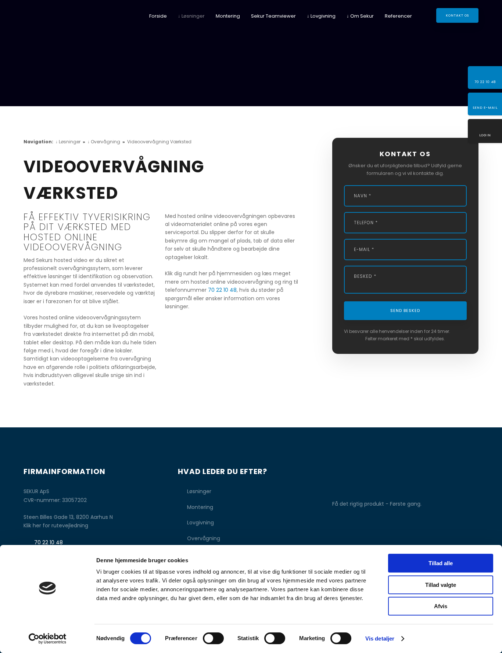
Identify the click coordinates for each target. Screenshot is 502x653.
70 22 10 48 (222, 290)
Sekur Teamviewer (273, 15)
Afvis (440, 606)
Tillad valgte (440, 585)
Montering (228, 15)
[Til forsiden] (58, 22)
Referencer (398, 15)
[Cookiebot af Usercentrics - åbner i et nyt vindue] (47, 638)
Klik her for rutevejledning (56, 525)
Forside (158, 15)
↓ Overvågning (104, 142)
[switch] (213, 638)
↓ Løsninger (191, 15)
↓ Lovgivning (321, 15)
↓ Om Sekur (360, 15)
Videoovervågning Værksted (159, 142)
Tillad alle (441, 563)
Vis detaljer (379, 638)
